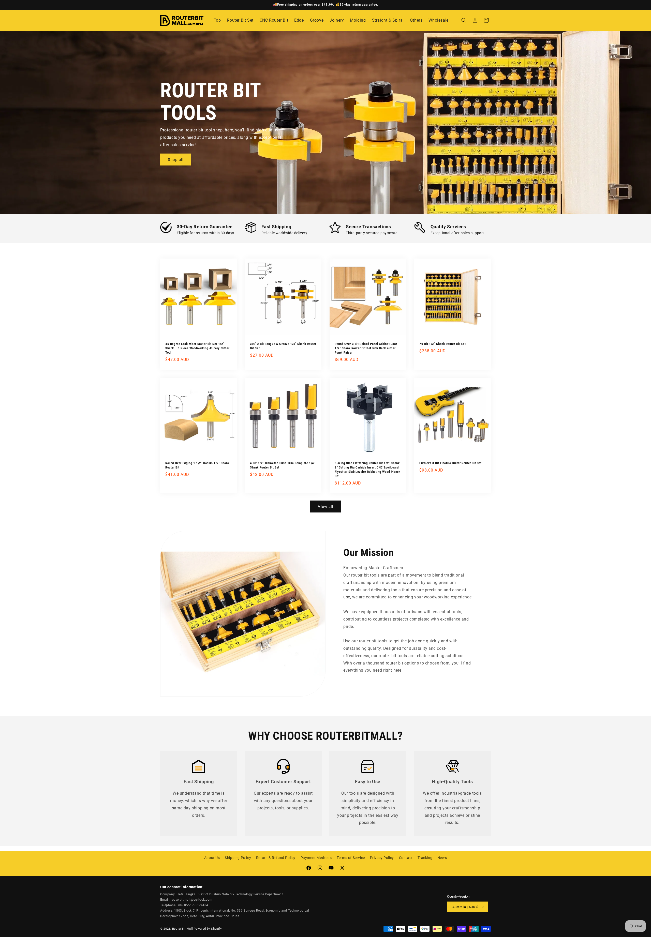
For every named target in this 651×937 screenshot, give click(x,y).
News (442, 858)
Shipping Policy (238, 858)
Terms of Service (351, 858)
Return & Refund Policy (275, 858)
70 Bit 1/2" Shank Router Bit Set (442, 344)
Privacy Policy (382, 858)
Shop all (176, 159)
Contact (406, 858)
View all (325, 506)
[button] (463, 20)
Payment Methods (316, 858)
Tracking (425, 858)
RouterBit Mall (182, 928)
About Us (212, 858)
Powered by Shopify (208, 928)
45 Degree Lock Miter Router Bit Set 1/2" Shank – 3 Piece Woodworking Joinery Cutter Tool (197, 348)
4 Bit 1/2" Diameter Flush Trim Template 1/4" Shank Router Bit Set (282, 465)
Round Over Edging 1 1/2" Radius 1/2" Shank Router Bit (197, 465)
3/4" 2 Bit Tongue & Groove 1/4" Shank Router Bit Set (283, 346)
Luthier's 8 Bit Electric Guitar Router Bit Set (450, 463)
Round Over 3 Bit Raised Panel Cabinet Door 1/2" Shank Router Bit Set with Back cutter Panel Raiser (366, 348)
